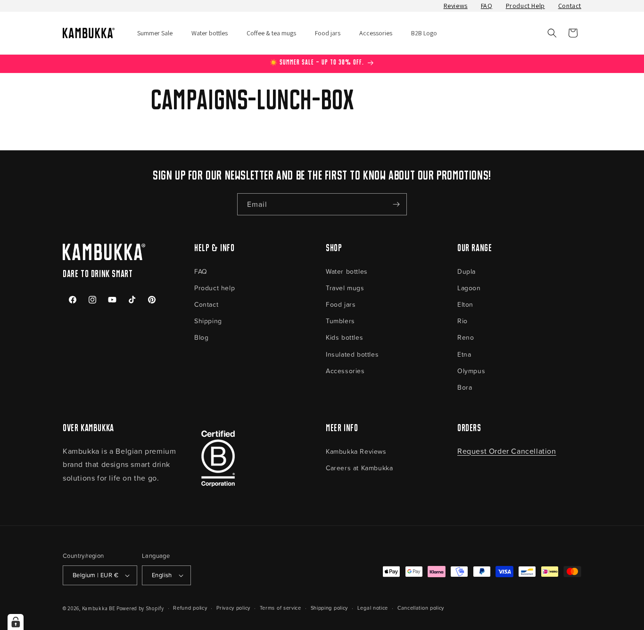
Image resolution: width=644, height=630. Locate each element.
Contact (569, 5)
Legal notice (372, 607)
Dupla (466, 271)
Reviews (456, 5)
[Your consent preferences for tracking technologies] (16, 622)
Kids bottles (344, 337)
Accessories (345, 370)
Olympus (471, 370)
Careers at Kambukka (359, 467)
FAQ (487, 5)
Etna (464, 354)
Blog (201, 337)
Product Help (525, 5)
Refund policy (190, 607)
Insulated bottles (352, 354)
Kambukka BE (99, 608)
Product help (214, 287)
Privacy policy (233, 607)
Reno (465, 337)
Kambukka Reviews (356, 451)
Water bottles (347, 271)
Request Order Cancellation (506, 451)
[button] (552, 33)
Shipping (208, 320)
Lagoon (469, 287)
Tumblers (340, 320)
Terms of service (280, 607)
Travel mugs (345, 287)
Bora (464, 387)
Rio (462, 320)
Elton (465, 304)
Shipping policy (329, 607)
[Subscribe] (396, 204)
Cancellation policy (420, 607)
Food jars (340, 304)
